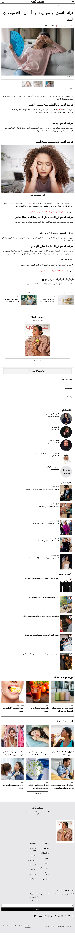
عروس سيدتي (44, 868)
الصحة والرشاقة (32, 894)
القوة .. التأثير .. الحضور (67, 379)
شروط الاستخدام (70, 926)
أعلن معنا (52, 926)
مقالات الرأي (67, 410)
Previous (69, 51)
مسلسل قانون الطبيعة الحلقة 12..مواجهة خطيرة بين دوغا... (41, 616)
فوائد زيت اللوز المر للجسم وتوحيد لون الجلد (51, 270)
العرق (60, 284)
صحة (72, 25)
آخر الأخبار (33, 879)
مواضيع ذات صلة (64, 677)
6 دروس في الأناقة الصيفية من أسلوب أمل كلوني (46, 524)
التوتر (29, 203)
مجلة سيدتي (32, 843)
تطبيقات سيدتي (31, 870)
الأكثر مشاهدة (65, 574)
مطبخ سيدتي (45, 848)
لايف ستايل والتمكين (66, 894)
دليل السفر (45, 879)
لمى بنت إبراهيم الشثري (53, 416)
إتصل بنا (47, 926)
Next (5, 51)
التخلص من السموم (32, 284)
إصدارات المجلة (37, 317)
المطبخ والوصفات (32, 897)
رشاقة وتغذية (20, 705)
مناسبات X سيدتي (33, 849)
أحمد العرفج (55, 456)
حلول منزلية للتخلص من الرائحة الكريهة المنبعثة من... (43, 597)
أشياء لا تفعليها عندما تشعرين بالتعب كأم (48, 541)
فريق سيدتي (32, 865)
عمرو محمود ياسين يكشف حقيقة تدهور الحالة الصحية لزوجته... (39, 654)
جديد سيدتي (66, 482)
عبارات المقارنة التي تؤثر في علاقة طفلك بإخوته (46, 507)
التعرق (55, 284)
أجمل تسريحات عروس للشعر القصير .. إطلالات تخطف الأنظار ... (42, 558)
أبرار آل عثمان (55, 429)
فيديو (47, 843)
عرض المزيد (38, 793)
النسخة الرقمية (37, 361)
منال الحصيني (55, 469)
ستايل (47, 858)
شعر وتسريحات (55, 555)
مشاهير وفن (54, 894)
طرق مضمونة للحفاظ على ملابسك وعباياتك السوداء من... (41, 578)
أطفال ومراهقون (55, 504)
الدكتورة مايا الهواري (53, 443)
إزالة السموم (43, 284)
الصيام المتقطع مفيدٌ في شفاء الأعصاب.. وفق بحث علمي (47, 211)
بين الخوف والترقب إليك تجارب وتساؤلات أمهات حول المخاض (42, 489)
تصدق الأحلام (68, 388)
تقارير (47, 863)
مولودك (57, 538)
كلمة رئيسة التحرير (39, 371)
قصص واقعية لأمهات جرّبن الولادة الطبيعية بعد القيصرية (42, 635)
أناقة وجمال (44, 894)
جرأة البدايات (69, 397)
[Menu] (73, 2)
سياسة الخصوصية (60, 926)
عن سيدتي (33, 855)
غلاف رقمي (32, 874)
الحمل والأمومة (32, 901)
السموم (59, 109)
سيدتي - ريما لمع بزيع (62, 25)
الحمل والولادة (55, 487)
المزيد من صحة (65, 721)
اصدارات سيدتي (46, 873)
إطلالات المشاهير (54, 521)
